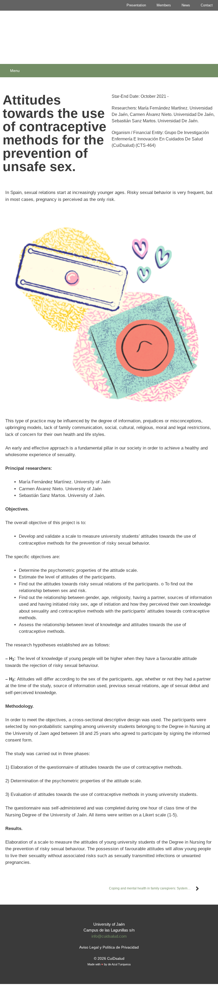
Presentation (136, 5)
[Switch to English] (111, 978)
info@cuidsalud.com (109, 936)
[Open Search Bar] (212, 70)
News (186, 5)
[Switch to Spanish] (106, 978)
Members (164, 5)
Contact (207, 5)
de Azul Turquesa (119, 964)
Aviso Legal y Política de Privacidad (109, 947)
